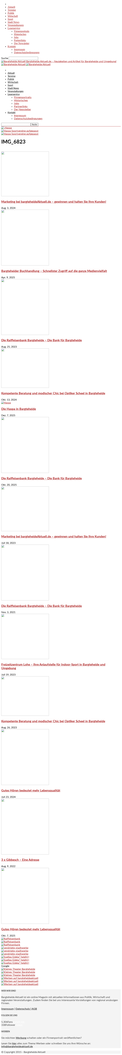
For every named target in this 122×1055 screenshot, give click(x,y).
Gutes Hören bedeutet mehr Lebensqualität (30, 790)
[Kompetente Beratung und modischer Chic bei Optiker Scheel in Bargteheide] (25, 387)
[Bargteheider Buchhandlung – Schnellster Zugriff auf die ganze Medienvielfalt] (25, 264)
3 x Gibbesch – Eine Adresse (20, 859)
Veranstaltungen (16, 25)
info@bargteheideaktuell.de (17, 1046)
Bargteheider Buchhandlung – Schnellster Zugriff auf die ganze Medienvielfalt (54, 271)
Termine (12, 10)
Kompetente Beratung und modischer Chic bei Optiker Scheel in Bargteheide (53, 393)
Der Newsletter (21, 43)
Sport (10, 19)
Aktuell (11, 7)
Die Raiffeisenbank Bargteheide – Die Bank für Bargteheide (41, 340)
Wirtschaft (13, 16)
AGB (34, 1009)
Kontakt (12, 46)
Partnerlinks (20, 40)
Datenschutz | (23, 1009)
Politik (11, 13)
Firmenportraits (21, 31)
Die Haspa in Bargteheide (18, 409)
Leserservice (14, 28)
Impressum (19, 49)
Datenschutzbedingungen (26, 52)
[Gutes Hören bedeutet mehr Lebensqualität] (25, 784)
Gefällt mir (19, 1022)
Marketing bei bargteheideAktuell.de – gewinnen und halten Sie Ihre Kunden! (53, 201)
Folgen (19, 1025)
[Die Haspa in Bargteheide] (6, 403)
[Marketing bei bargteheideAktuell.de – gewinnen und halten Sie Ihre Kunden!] (25, 195)
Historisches (20, 34)
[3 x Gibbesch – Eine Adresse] (25, 853)
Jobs (16, 37)
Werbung (21, 1038)
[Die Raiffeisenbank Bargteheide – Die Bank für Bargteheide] (25, 334)
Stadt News (13, 22)
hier (14, 1043)
